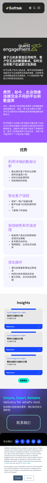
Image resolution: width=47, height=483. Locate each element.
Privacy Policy (26, 463)
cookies (7, 463)
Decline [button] (29, 478)
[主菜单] (39, 7)
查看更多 (23, 380)
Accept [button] (18, 478)
